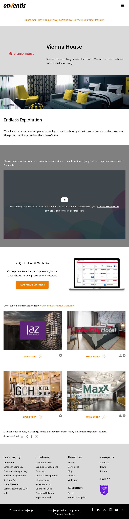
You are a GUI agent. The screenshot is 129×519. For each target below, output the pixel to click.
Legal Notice (60, 510)
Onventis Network (45, 493)
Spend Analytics (44, 488)
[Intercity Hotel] (96, 330)
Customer (30, 19)
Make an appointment (32, 284)
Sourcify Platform (94, 19)
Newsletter (69, 514)
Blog (70, 471)
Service (78, 19)
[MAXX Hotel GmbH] (96, 391)
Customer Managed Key (16, 471)
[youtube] (116, 509)
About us (104, 462)
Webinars (72, 479)
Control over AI (11, 484)
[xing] (122, 509)
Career (105, 479)
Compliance (74, 510)
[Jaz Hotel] (33, 330)
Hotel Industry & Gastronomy (55, 19)
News (103, 466)
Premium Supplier (77, 497)
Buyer (71, 493)
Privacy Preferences (108, 206)
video (60, 356)
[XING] (27, 436)
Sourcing (40, 471)
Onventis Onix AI (44, 462)
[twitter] (104, 509)
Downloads (73, 466)
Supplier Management (47, 466)
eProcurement (43, 479)
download (120, 356)
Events (71, 475)
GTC (51, 510)
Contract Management (47, 475)
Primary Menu (122, 5)
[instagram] (110, 509)
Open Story (29, 356)
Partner (104, 471)
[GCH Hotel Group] (33, 391)
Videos (71, 462)
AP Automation (43, 484)
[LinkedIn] (22, 436)
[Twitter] (36, 436)
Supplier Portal (43, 497)
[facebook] (92, 509)
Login (30, 510)
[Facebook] (31, 436)
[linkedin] (98, 509)
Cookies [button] (58, 514)
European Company (13, 466)
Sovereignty (12, 457)
